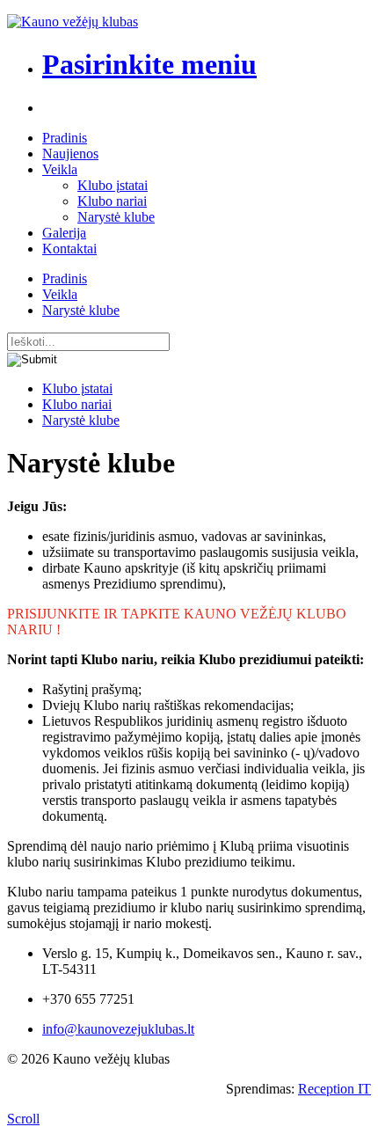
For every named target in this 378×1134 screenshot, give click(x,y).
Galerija (64, 232)
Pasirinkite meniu (149, 64)
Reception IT (334, 1088)
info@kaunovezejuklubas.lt (118, 1028)
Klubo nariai (112, 201)
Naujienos (70, 153)
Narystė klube (116, 216)
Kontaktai (69, 248)
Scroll (23, 1118)
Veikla (59, 169)
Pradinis (64, 137)
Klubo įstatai (112, 185)
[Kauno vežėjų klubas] (72, 21)
